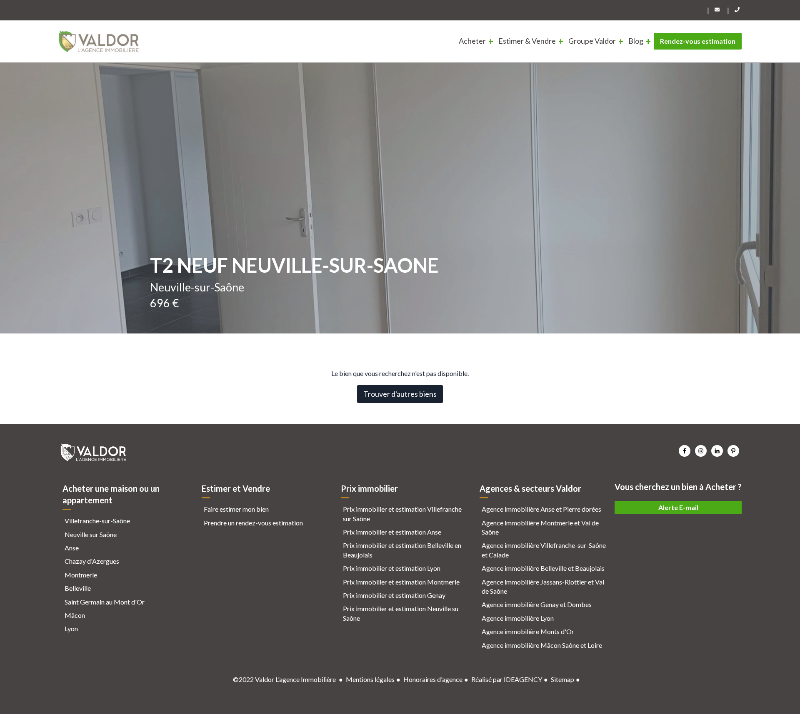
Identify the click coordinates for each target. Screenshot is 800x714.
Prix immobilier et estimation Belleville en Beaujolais (402, 549)
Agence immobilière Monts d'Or (528, 631)
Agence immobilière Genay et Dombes (537, 604)
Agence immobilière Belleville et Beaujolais (543, 568)
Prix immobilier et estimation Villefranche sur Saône (402, 513)
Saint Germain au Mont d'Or (105, 602)
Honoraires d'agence (432, 679)
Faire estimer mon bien (236, 509)
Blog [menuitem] (635, 40)
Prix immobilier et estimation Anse (392, 532)
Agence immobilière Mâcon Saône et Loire (542, 645)
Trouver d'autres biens (400, 393)
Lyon (71, 628)
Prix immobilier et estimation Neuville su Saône (400, 613)
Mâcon (75, 615)
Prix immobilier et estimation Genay (394, 595)
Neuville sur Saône (91, 534)
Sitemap (562, 679)
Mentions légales (370, 679)
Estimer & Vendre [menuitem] (527, 40)
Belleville (78, 588)
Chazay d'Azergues (92, 561)
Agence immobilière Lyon (518, 618)
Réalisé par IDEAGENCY (506, 679)
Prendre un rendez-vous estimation (253, 523)
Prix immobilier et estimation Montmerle (401, 582)
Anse (72, 548)
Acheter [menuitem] (472, 40)
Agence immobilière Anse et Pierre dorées (541, 509)
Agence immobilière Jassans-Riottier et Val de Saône (543, 586)
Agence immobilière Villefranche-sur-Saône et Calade (544, 549)
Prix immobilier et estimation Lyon (391, 568)
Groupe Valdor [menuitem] (592, 40)
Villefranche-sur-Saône (97, 521)
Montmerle (81, 575)
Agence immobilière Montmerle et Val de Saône (540, 527)
